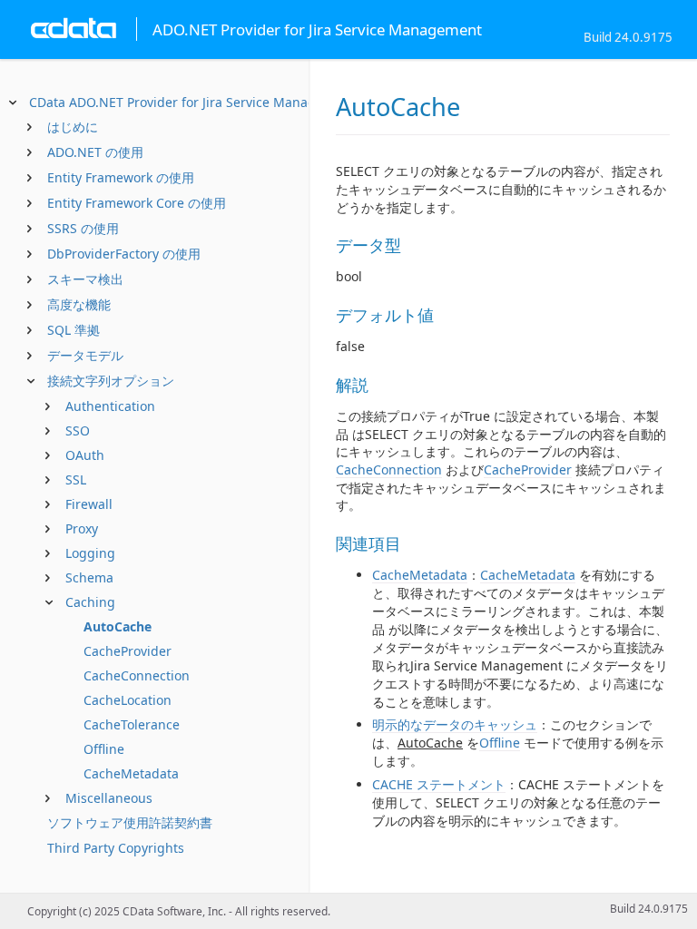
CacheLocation (127, 700)
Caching (90, 602)
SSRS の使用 (83, 228)
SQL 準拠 (73, 329)
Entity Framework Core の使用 (136, 202)
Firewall (89, 504)
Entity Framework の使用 (120, 177)
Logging (90, 553)
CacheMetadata (131, 773)
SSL (75, 479)
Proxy (81, 528)
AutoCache (117, 626)
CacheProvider (127, 651)
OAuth (84, 455)
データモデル (85, 355)
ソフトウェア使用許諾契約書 (129, 822)
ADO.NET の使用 (95, 152)
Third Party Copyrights (115, 847)
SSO (77, 430)
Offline (103, 749)
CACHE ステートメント (439, 784)
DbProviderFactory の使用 (124, 253)
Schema (89, 577)
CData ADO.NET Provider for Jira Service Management (192, 102)
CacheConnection (136, 675)
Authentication (110, 406)
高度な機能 (79, 304)
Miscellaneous (108, 798)
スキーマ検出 (85, 279)
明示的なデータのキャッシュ (454, 724)
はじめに (72, 126)
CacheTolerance (131, 724)
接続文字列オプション (110, 380)
